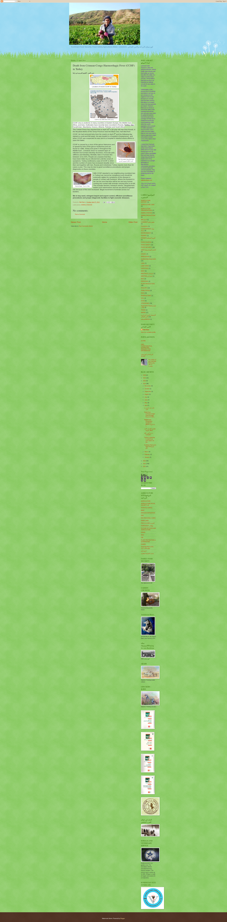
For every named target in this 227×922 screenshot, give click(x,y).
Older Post (132, 222)
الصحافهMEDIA (145, 319)
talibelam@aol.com (146, 180)
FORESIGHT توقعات (147, 525)
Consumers (144, 226)
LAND (143, 263)
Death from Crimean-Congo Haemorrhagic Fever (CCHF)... (149, 414)
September (148, 391)
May (146, 402)
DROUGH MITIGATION (148, 513)
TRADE (143, 310)
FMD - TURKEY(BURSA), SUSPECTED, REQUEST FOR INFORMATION (146, 347)
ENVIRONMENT (146, 233)
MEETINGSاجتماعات (147, 273)
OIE (142, 537)
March (147, 451)
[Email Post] (104, 202)
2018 (144, 375)
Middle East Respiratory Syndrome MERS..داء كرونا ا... (149, 423)
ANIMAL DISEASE (86, 205)
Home (104, 222)
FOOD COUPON (146, 242)
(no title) (143, 340)
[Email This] (107, 202)
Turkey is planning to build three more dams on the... (149, 440)
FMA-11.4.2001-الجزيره (147, 523)
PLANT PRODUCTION (148, 283)
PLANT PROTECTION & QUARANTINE (148, 540)
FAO (142, 515)
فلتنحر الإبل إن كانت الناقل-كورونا (149, 429)
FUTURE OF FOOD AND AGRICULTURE (148, 529)
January (147, 457)
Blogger (122, 918)
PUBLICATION (145, 290)
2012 (144, 463)
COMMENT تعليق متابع (147, 222)
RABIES (143, 544)
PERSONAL (144, 281)
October (147, 388)
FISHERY (144, 235)
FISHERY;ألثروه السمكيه (148, 238)
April (146, 405)
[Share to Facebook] (112, 202)
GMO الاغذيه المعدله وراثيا (148, 250)
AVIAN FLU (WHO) (146, 507)
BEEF (142, 510)
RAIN (142, 293)
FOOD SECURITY (146, 247)
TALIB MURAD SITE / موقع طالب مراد (147, 547)
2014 (144, 383)
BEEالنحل (144, 219)
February (147, 454)
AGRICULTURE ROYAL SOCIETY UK (148, 504)
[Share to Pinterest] (114, 202)
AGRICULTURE (145, 501)
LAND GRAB (145, 266)
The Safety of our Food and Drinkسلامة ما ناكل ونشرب (152, 363)
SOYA (143, 300)
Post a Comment (80, 214)
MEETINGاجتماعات (146, 276)
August (147, 394)
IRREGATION (145, 256)
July (146, 397)
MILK (142, 278)
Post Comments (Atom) (86, 226)
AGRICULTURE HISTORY (145, 201)
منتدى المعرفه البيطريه (147, 553)
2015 (144, 380)
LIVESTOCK (144, 268)
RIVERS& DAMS (146, 295)
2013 (144, 461)
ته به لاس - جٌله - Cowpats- (148, 433)
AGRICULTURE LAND (147, 204)
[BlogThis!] (109, 202)
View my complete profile (148, 332)
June (146, 400)
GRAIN (143, 532)
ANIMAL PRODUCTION (148, 215)
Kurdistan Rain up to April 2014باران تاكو (150, 446)
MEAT (143, 271)
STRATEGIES (145, 303)
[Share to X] (111, 202)
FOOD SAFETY (145, 245)
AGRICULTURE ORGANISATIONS (146, 209)
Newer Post (76, 222)
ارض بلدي (143, 551)
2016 (144, 378)
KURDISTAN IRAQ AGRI (148, 259)
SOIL (142, 298)
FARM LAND (145, 520)
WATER (143, 312)
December (148, 386)
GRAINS (143, 254)
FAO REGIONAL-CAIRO (148, 518)
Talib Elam (146, 329)
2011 (144, 466)
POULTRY (144, 288)
